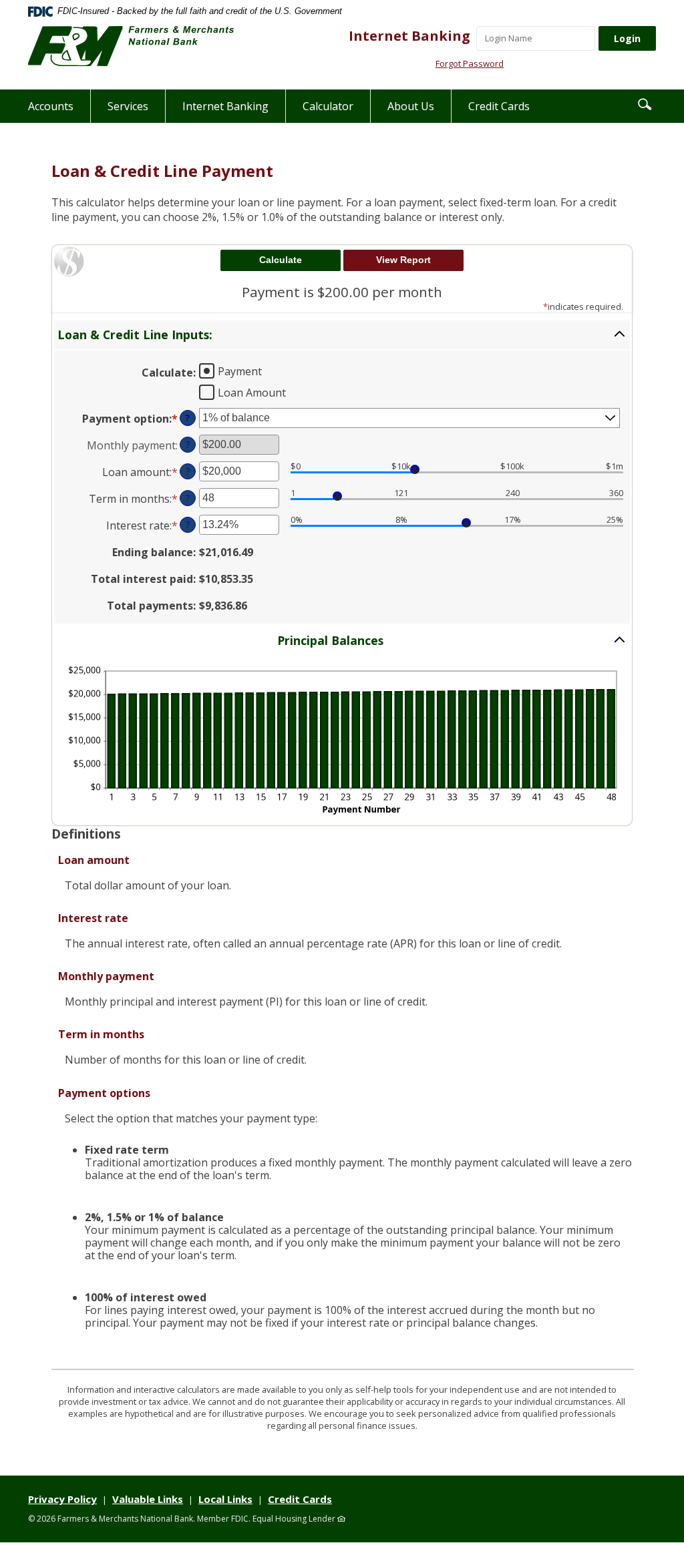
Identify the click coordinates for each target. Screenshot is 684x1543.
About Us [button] (410, 106)
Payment (240, 370)
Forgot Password (470, 63)
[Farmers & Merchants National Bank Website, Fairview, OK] (131, 46)
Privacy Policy (62, 1499)
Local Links (225, 1499)
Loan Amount (252, 392)
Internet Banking (409, 36)
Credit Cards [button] (499, 106)
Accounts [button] (50, 106)
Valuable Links (147, 1499)
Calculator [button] (328, 106)
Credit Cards (300, 1499)
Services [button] (128, 106)
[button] (644, 103)
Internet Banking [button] (225, 106)
